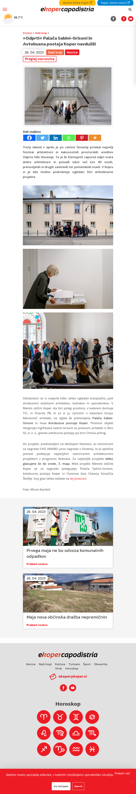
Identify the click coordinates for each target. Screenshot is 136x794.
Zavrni (78, 786)
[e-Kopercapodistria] (67, 9)
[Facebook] (29, 138)
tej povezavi (78, 478)
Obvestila (100, 664)
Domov (27, 33)
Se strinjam (61, 786)
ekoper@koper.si (72, 676)
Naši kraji (41, 33)
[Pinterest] (82, 138)
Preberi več (122, 773)
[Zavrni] (131, 781)
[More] (95, 138)
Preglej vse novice (39, 58)
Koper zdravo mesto (114, 2)
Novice (31, 664)
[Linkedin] (55, 138)
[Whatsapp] (69, 138)
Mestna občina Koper (76, 2)
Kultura (60, 664)
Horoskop (71, 668)
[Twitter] (42, 138)
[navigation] (68, 13)
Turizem (74, 664)
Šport (87, 664)
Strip (58, 668)
